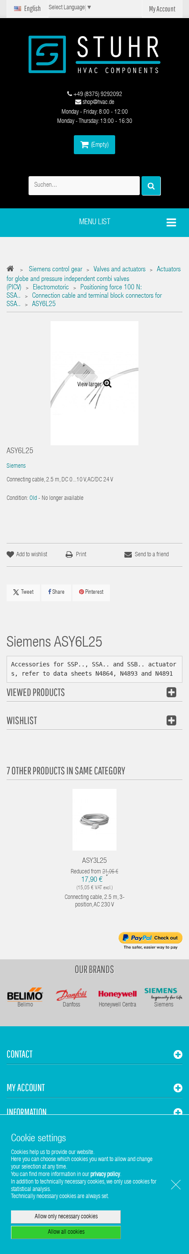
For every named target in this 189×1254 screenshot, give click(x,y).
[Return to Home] (12, 270)
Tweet (27, 593)
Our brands (94, 969)
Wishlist (22, 720)
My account (26, 1087)
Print (81, 555)
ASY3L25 (94, 861)
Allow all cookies (66, 1232)
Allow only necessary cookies (66, 1217)
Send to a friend (152, 555)
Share (58, 593)
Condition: (17, 499)
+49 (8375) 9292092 (97, 95)
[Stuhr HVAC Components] (94, 54)
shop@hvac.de (97, 103)
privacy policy (105, 1175)
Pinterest (93, 593)
